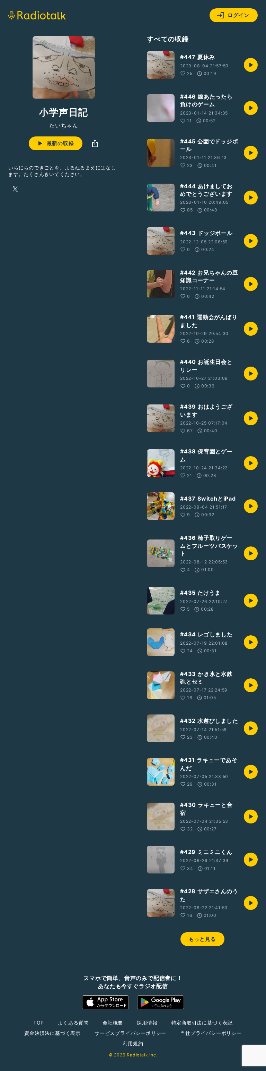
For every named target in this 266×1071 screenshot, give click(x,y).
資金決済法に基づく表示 (52, 1033)
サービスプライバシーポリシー (130, 1033)
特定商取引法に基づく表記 (202, 1023)
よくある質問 (73, 1023)
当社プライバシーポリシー (211, 1033)
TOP (38, 1023)
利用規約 (133, 1043)
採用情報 (147, 1023)
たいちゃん (63, 125)
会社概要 (113, 1023)
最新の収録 (60, 143)
